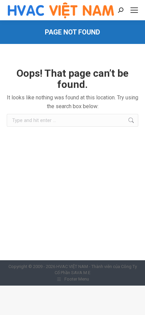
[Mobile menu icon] (134, 10)
